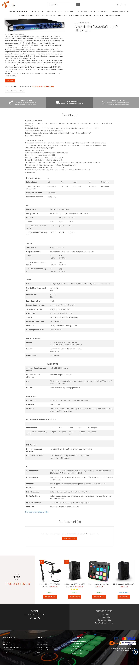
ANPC (39, 652)
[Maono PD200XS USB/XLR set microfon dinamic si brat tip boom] (50, 571)
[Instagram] (38, 618)
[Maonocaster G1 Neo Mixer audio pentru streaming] (99, 571)
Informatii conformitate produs (36, 512)
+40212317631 (105, 617)
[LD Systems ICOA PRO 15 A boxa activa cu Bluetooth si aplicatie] (123, 571)
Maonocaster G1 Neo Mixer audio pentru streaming (99, 584)
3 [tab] (37, 28)
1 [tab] (32, 28)
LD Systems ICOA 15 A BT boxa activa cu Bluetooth (75, 584)
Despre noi (6, 642)
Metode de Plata (42, 642)
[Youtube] (35, 618)
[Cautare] (78, 4)
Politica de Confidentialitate (12, 647)
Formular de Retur (43, 650)
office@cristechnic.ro (105, 623)
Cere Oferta (10, 80)
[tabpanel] (35, 25)
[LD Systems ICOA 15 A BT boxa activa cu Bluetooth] (74, 571)
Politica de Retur (42, 644)
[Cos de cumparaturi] (124, 5)
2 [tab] (35, 28)
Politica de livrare (8, 650)
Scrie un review (69, 538)
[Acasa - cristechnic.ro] (12, 4)
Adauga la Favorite (16, 91)
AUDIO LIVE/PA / (85, 23)
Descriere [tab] (70, 115)
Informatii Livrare (113, 15)
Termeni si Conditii (9, 644)
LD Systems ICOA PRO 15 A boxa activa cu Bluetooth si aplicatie (124, 584)
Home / (77, 23)
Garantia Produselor (43, 647)
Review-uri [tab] (69, 522)
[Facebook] (31, 618)
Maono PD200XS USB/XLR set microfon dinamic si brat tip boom (50, 584)
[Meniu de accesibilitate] (135, 652)
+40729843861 (105, 620)
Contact (5, 652)
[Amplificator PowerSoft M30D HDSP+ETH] (35, 25)
